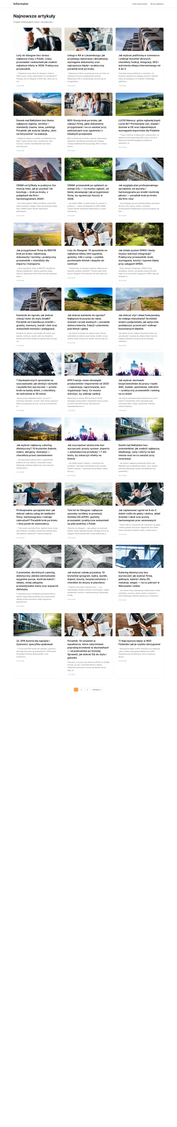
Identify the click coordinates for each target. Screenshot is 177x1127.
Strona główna (157, 4)
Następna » (96, 690)
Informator (21, 4)
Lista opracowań (139, 4)
